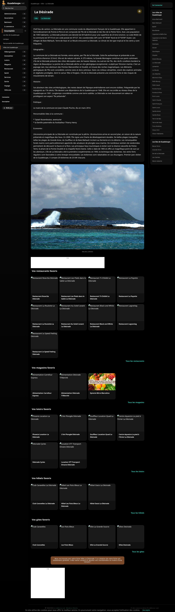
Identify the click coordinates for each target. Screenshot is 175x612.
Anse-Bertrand (157, 19)
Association (8, 18)
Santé (6, 73)
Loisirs (7, 60)
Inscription (6, 102)
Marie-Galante (157, 161)
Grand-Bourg (156, 59)
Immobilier (8, 56)
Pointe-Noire (156, 89)
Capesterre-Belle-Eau (159, 34)
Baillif (154, 27)
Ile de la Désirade (158, 153)
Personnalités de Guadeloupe (13, 43)
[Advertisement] (68, 263)
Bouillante (155, 30)
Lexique (6, 39)
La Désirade (45, 18)
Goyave (154, 55)
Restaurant (8, 69)
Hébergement (9, 52)
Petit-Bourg (156, 81)
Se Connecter (157, 5)
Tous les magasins (136, 402)
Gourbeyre (156, 51)
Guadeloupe (35, 4)
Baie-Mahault (156, 23)
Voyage (7, 86)
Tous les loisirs (137, 471)
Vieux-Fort (155, 130)
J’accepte (146, 610)
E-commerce (9, 26)
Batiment (8, 22)
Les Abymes (156, 74)
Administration (10, 14)
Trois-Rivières (157, 126)
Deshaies (155, 44)
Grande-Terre (156, 150)
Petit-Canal (156, 85)
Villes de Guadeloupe (10, 47)
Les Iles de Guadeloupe (11, 35)
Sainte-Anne (156, 111)
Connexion (5, 97)
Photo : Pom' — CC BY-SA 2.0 (87, 251)
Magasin (7, 64)
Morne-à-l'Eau (157, 78)
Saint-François (157, 104)
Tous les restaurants (135, 361)
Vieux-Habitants (157, 134)
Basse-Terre (156, 146)
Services (7, 77)
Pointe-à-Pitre (157, 92)
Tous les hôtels (137, 513)
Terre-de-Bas (156, 119)
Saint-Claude (156, 100)
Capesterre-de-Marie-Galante (159, 39)
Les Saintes (156, 157)
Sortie (6, 81)
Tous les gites (138, 551)
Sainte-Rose (156, 115)
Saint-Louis (156, 107)
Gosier (154, 48)
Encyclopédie (9, 31)
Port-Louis (156, 96)
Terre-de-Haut (157, 122)
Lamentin (155, 66)
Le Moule (155, 70)
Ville (42, 4)
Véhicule (7, 90)
